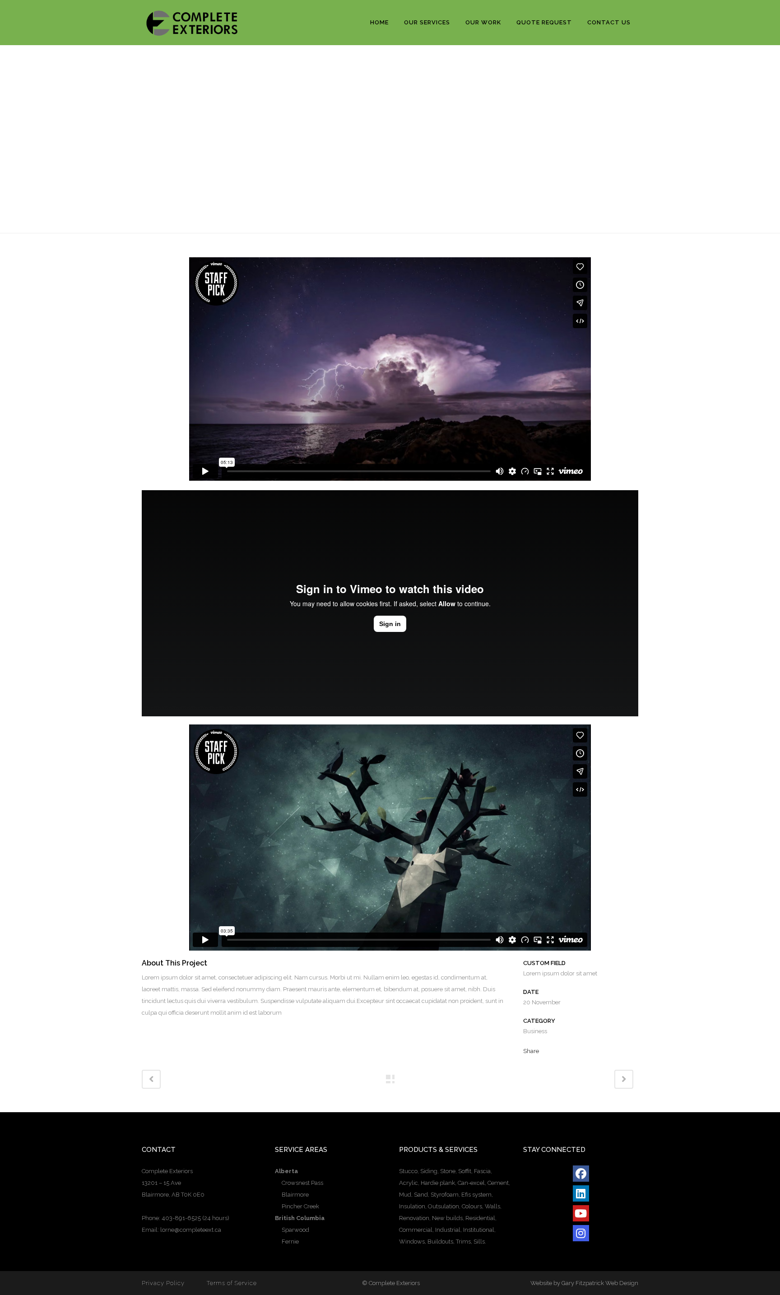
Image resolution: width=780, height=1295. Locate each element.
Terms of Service (232, 1283)
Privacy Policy (163, 1283)
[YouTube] (581, 1213)
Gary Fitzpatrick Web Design (600, 1283)
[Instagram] (581, 1233)
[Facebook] (581, 1173)
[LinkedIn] (581, 1193)
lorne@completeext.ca (190, 1229)
